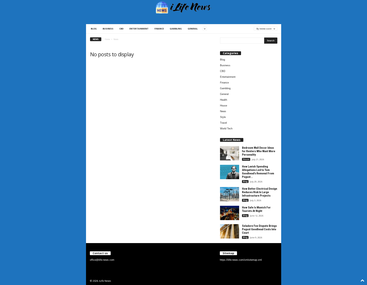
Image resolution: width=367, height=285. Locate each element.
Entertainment (139, 28)
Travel (223, 122)
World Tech (226, 128)
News (223, 111)
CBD (121, 28)
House (223, 105)
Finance (159, 28)
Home (107, 39)
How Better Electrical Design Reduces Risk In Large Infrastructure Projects (259, 192)
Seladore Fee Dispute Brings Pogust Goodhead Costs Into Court (259, 229)
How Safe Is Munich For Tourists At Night (256, 209)
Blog (94, 28)
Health (223, 99)
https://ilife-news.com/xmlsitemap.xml (241, 259)
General (193, 28)
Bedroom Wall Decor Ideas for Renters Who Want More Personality (258, 151)
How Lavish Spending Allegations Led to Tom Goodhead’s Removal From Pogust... (258, 172)
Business (108, 28)
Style (223, 117)
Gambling (176, 28)
